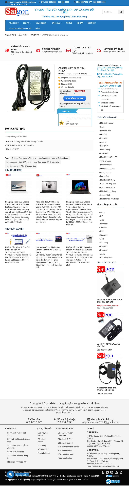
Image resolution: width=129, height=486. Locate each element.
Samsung (104, 242)
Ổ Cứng (103, 134)
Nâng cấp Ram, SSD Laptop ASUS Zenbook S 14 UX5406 (17, 203)
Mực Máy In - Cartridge (109, 198)
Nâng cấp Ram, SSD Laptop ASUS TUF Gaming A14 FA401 (48, 203)
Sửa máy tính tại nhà (43, 434)
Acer (102, 238)
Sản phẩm (56, 23)
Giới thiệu (92, 23)
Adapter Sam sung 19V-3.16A (24, 158)
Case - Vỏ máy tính (108, 183)
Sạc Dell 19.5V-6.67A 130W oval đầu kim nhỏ (109, 300)
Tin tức (69, 23)
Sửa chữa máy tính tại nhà (68, 446)
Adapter (9, 137)
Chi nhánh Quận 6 (65, 443)
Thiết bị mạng (105, 161)
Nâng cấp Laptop (65, 458)
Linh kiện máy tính (107, 168)
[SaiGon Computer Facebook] (103, 472)
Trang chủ (14, 23)
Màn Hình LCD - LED (108, 157)
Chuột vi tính (105, 195)
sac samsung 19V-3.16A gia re (19, 162)
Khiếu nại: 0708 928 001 (17, 462)
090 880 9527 (34, 422)
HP (101, 216)
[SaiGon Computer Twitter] (107, 472)
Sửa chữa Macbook (66, 454)
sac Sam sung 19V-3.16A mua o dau (21, 166)
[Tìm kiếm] (121, 12)
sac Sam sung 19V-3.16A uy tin (46, 162)
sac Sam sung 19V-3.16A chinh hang (53, 158)
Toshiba (103, 227)
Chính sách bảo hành (15, 451)
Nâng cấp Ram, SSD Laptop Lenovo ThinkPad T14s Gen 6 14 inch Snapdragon (79, 204)
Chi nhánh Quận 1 (65, 439)
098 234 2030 (64, 422)
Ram (102, 127)
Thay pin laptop (44, 453)
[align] (116, 472)
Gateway (103, 235)
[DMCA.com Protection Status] (113, 476)
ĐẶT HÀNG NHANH (75, 98)
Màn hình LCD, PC (107, 180)
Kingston (103, 250)
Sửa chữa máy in (65, 450)
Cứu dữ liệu (41, 23)
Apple (102, 254)
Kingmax (103, 246)
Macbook (104, 223)
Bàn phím (104, 145)
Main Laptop (105, 149)
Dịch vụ (26, 23)
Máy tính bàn (105, 130)
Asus (102, 220)
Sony (102, 212)
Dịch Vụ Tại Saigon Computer (65, 434)
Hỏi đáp (80, 23)
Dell (101, 231)
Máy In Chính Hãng (108, 191)
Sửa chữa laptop (42, 440)
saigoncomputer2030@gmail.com (100, 422)
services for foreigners (20, 28)
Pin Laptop (104, 153)
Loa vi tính (104, 176)
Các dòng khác (106, 257)
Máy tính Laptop (106, 123)
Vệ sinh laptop (43, 449)
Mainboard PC (106, 164)
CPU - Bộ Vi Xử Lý (107, 187)
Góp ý (37, 28)
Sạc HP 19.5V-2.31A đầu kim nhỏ (108, 345)
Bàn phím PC (105, 172)
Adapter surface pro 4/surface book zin (106, 388)
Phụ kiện (103, 138)
